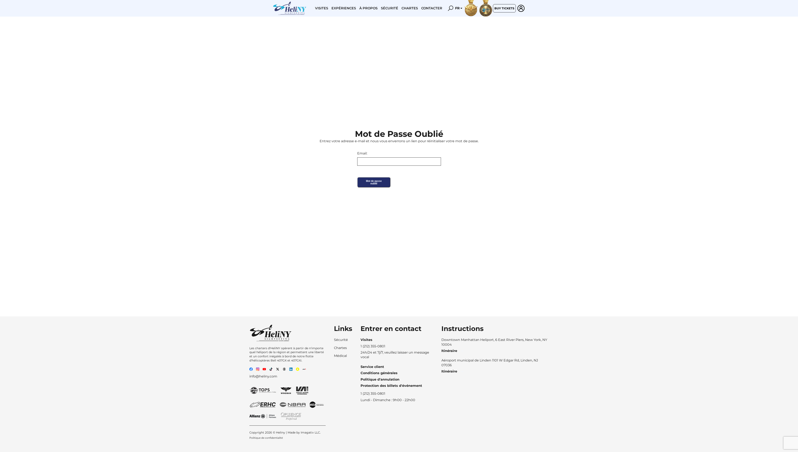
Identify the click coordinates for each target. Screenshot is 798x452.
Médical (340, 356)
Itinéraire (449, 351)
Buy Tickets (504, 8)
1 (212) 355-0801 (373, 394)
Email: (362, 153)
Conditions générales (379, 373)
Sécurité (389, 8)
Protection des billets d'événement (391, 386)
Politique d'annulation (380, 379)
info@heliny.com (263, 376)
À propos (368, 8)
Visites (321, 8)
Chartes (409, 8)
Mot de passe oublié (374, 182)
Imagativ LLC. (311, 432)
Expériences (343, 8)
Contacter (431, 8)
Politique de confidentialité (266, 437)
